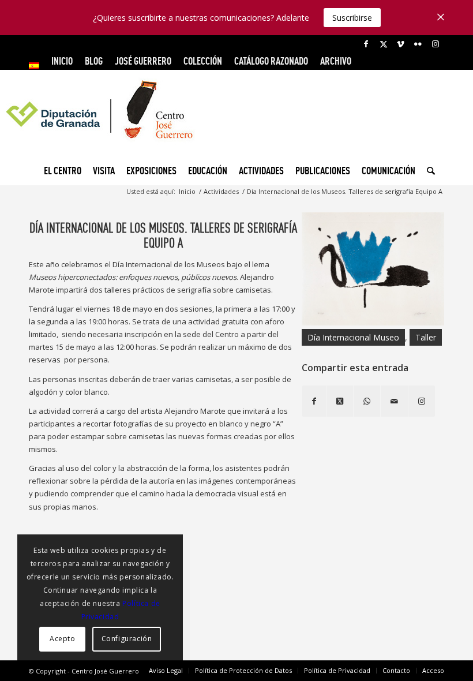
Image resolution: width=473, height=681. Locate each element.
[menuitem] (37, 65)
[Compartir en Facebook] (314, 401)
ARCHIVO (335, 61)
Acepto (63, 638)
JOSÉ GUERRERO (143, 61)
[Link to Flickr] (418, 44)
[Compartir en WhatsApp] (367, 401)
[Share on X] (339, 401)
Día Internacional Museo (353, 337)
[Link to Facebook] (366, 44)
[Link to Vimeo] (400, 44)
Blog (94, 61)
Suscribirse (352, 17)
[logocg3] (236, 119)
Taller (425, 337)
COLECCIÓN (202, 61)
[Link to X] (383, 44)
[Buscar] (428, 170)
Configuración (127, 638)
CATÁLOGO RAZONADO (271, 61)
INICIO (62, 61)
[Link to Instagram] (435, 44)
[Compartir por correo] (394, 401)
